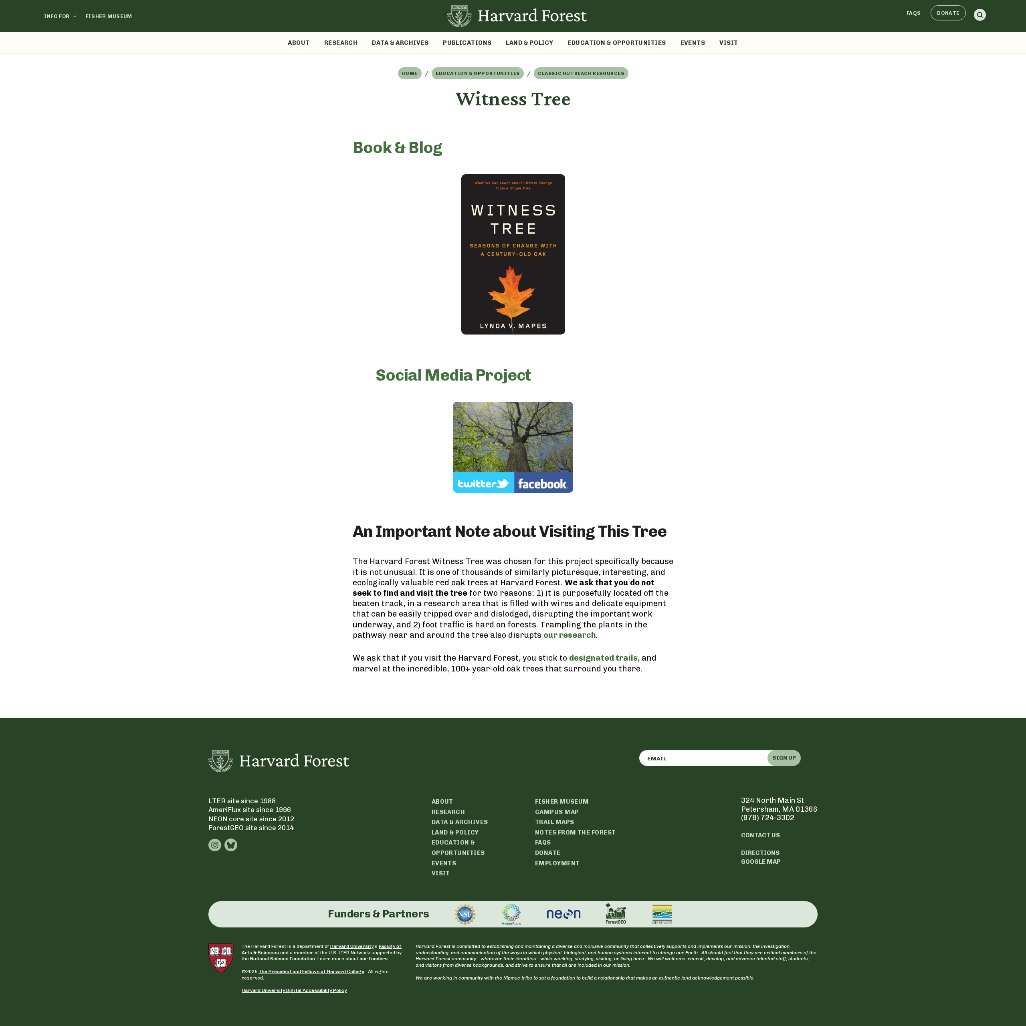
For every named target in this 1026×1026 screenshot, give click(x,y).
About (298, 42)
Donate (948, 13)
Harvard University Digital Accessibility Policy (294, 990)
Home (410, 73)
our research (569, 635)
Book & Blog (397, 147)
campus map (557, 812)
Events (693, 42)
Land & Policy (529, 42)
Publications (467, 42)
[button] (980, 16)
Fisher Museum (109, 16)
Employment (557, 863)
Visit (728, 42)
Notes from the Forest (575, 832)
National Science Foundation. (283, 958)
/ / (513, 73)
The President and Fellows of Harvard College (311, 971)
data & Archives (460, 822)
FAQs (914, 13)
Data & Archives (400, 42)
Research (341, 42)
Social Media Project (453, 375)
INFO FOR (57, 16)
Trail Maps (554, 822)
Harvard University (352, 946)
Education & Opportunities (617, 42)
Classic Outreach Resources (581, 73)
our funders (374, 958)
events (444, 863)
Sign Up (784, 757)
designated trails (603, 658)
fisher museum (562, 801)
